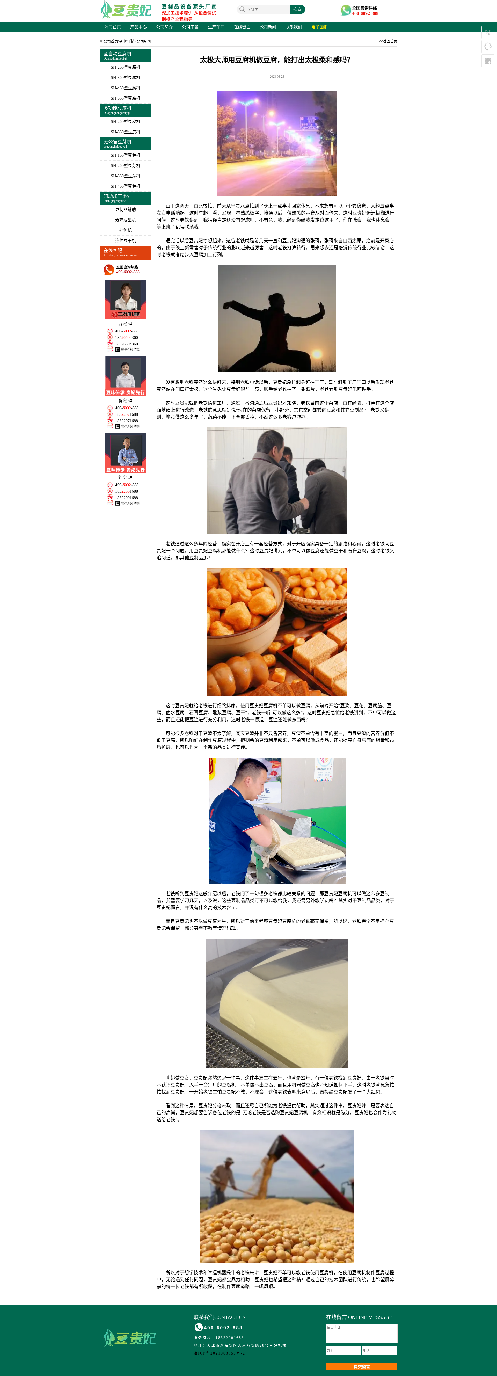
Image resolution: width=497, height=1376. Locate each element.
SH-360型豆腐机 (125, 77)
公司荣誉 (190, 27)
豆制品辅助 (125, 209)
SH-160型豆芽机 (125, 155)
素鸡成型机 (125, 220)
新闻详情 (127, 41)
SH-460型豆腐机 (125, 88)
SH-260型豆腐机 (125, 67)
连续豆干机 (125, 240)
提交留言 (362, 1367)
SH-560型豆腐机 (125, 98)
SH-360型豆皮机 (125, 132)
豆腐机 (270, 705)
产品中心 (138, 27)
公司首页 (112, 27)
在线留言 (242, 27)
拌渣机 (125, 230)
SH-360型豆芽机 (125, 176)
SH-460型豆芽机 (125, 186)
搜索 (297, 9)
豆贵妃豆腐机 (208, 551)
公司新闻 (268, 27)
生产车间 (216, 27)
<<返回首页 (388, 41)
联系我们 (294, 27)
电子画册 (319, 27)
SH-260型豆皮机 (125, 121)
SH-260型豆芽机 (125, 165)
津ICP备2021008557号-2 (219, 1353)
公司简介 (164, 27)
